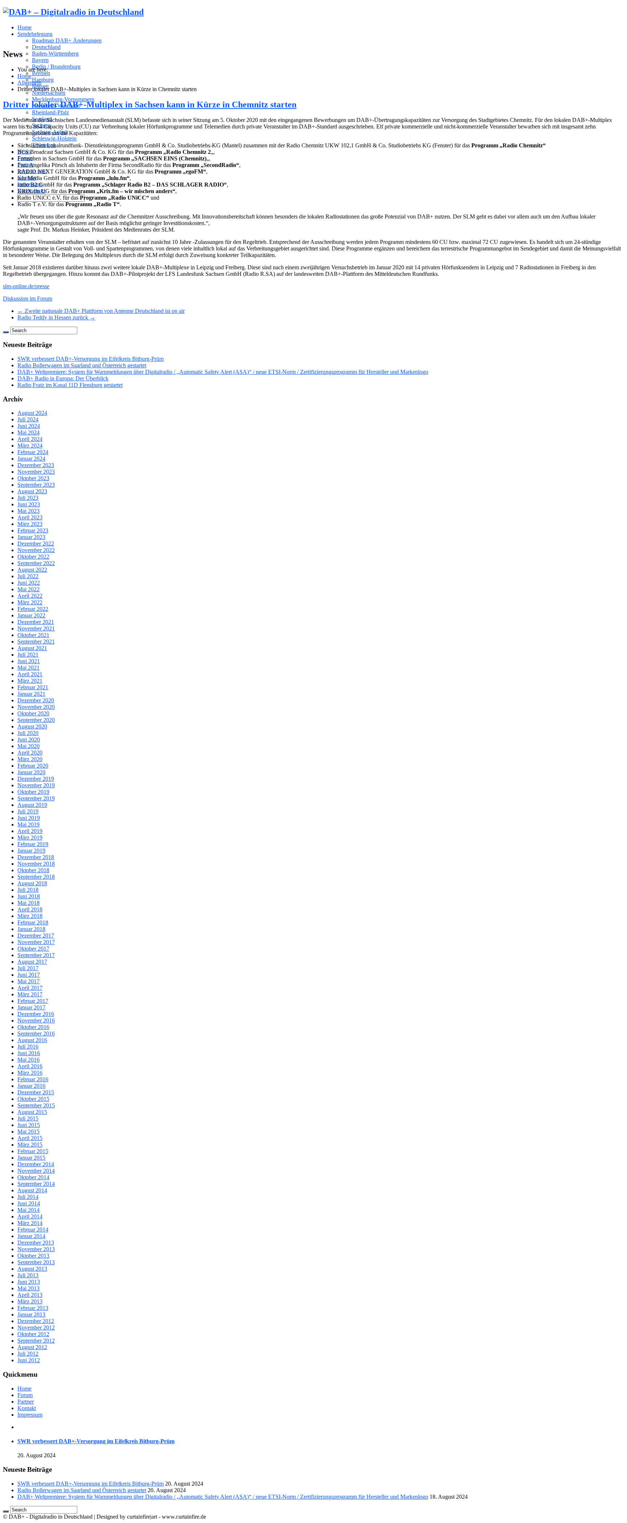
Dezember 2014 (35, 1164)
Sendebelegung (35, 34)
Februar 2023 (32, 530)
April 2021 (29, 674)
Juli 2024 (27, 419)
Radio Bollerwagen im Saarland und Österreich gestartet (81, 365)
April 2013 (29, 1295)
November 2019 (36, 785)
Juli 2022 (27, 576)
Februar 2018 (32, 922)
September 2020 (36, 720)
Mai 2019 (28, 824)
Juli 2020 (27, 733)
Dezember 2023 (35, 465)
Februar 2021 (32, 687)
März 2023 (29, 524)
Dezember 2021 (35, 622)
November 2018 (36, 864)
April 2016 (29, 1066)
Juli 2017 (27, 968)
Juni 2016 (28, 1053)
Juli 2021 (27, 655)
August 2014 (32, 1190)
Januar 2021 (31, 694)
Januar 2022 (31, 615)
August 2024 (32, 413)
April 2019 (29, 831)
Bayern (40, 60)
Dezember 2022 (35, 543)
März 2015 (29, 1145)
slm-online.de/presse (26, 286)
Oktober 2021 (33, 635)
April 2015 (29, 1138)
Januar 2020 (31, 772)
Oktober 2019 (33, 792)
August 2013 (32, 1269)
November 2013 (36, 1249)
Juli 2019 (27, 811)
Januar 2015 (31, 1158)
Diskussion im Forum (27, 298)
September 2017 (36, 955)
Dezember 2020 (35, 700)
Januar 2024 (31, 459)
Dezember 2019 (35, 779)
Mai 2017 (28, 981)
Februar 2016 (32, 1079)
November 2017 (36, 942)
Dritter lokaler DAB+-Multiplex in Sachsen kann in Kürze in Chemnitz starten (149, 104)
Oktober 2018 (33, 870)
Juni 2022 (28, 583)
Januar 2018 (31, 929)
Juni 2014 (28, 1203)
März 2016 (29, 1073)
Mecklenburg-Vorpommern (63, 99)
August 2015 (32, 1112)
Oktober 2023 (33, 478)
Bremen (41, 73)
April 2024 (29, 439)
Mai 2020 (28, 746)
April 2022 (29, 596)
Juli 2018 (27, 890)
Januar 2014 (31, 1236)
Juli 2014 (27, 1197)
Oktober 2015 (33, 1099)
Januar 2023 (31, 537)
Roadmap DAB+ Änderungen (67, 40)
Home (24, 27)
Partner (25, 1402)
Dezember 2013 (35, 1243)
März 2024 (29, 445)
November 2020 (36, 707)
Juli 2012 (27, 1354)
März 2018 (29, 916)
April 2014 (29, 1216)
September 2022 (36, 563)
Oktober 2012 (33, 1334)
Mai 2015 (28, 1131)
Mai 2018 (28, 903)
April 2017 (29, 988)
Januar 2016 (31, 1086)
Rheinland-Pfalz (50, 112)
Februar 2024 (32, 452)
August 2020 (32, 726)
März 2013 (29, 1301)
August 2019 (32, 805)
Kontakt (26, 1408)
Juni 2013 (28, 1282)
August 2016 (32, 1040)
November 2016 (36, 1020)
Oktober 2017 (33, 949)
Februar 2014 (32, 1229)
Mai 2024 (28, 432)
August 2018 (32, 883)
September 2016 (36, 1033)
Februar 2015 (32, 1151)
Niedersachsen (48, 93)
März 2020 (29, 759)
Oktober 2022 (33, 557)
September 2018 (36, 877)
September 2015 (36, 1105)
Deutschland (46, 47)
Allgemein (29, 82)
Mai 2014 (28, 1210)
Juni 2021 (28, 661)
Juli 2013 (27, 1275)
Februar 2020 (32, 766)
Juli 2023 (27, 498)
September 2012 (36, 1341)
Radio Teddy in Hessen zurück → (56, 317)
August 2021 (32, 648)
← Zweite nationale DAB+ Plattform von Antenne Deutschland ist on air (101, 311)
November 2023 (36, 472)
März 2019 (29, 837)
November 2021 (36, 628)
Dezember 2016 (35, 1014)
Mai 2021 (28, 668)
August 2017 (32, 962)
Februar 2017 (32, 1001)
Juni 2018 (28, 896)
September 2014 (36, 1184)
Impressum (29, 1415)
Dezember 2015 (35, 1092)
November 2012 (36, 1327)
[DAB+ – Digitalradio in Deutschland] (73, 12)
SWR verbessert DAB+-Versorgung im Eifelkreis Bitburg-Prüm (90, 359)
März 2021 (29, 681)
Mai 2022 (28, 589)
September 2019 (36, 798)
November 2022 (36, 550)
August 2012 (32, 1347)
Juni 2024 (28, 426)
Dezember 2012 (35, 1321)
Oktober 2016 (33, 1027)
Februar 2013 (32, 1308)
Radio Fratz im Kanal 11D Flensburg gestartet (70, 385)
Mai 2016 (28, 1060)
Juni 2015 (28, 1125)
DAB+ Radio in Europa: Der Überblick (62, 378)
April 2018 (29, 909)
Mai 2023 (28, 511)
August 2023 (32, 491)
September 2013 (36, 1262)
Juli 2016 (27, 1047)
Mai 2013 (28, 1288)
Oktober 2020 (33, 713)
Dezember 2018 (35, 857)
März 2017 (29, 994)
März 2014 (29, 1223)
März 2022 (29, 602)
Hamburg (43, 80)
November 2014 (36, 1171)
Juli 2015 (27, 1118)
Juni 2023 (28, 504)
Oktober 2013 (33, 1256)
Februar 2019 (32, 844)
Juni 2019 (28, 818)
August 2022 (32, 570)
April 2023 (29, 517)
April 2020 (29, 753)
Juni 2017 (28, 975)
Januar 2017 (31, 1007)
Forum (25, 1395)
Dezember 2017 (35, 935)
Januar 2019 (31, 851)
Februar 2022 (32, 609)
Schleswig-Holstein (54, 138)
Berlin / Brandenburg (56, 67)
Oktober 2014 (33, 1177)
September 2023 (36, 485)
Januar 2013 (31, 1314)
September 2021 (36, 641)
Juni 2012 (28, 1360)
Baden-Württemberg (55, 53)
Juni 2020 (28, 739)
